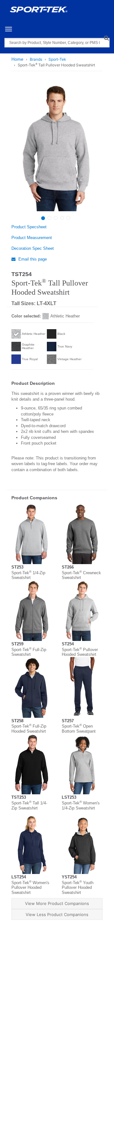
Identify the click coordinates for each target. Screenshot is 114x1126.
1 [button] (43, 218)
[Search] (106, 37)
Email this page (32, 259)
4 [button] (62, 218)
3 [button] (56, 218)
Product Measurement (31, 237)
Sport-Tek (57, 59)
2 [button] (49, 218)
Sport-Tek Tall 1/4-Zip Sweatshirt (29, 805)
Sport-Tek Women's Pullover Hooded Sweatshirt (30, 887)
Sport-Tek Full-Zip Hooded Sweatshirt (28, 729)
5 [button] (68, 218)
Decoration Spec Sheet (32, 248)
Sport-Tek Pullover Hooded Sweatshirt (80, 652)
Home (17, 59)
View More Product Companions (57, 903)
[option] (56, 147)
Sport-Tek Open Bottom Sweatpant (79, 729)
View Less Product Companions (57, 914)
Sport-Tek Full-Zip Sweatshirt (28, 652)
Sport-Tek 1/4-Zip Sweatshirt (28, 575)
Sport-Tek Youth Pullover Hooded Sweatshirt (77, 887)
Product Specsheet (29, 227)
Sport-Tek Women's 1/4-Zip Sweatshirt (81, 805)
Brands (36, 59)
